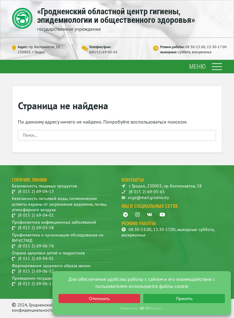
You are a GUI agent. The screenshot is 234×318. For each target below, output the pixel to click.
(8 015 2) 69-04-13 (36, 191)
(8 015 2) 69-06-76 (36, 246)
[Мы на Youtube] (162, 215)
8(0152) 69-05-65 (103, 52)
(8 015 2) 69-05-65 (146, 191)
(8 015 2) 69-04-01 (36, 215)
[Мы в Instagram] (137, 215)
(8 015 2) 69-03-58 (36, 227)
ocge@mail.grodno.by (148, 197)
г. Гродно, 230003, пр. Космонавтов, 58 (165, 186)
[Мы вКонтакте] (149, 215)
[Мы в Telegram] (125, 215)
